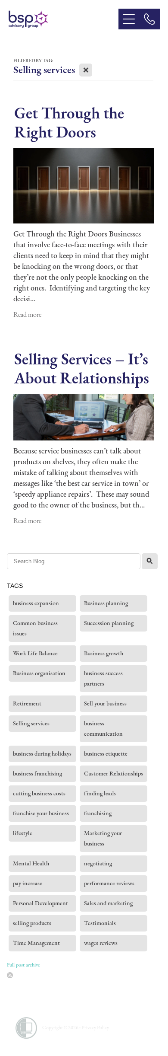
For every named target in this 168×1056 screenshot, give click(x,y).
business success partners (103, 678)
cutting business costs (39, 793)
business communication (103, 728)
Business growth (103, 653)
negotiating (98, 863)
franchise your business (41, 813)
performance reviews (109, 883)
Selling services (31, 723)
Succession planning (109, 623)
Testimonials (100, 923)
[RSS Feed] (10, 975)
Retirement (27, 703)
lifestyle (22, 833)
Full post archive (23, 964)
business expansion (36, 603)
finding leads (100, 793)
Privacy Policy (95, 1027)
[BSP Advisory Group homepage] (63, 19)
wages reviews (101, 943)
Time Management (36, 943)
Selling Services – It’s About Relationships (81, 368)
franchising (98, 813)
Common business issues (35, 628)
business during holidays (42, 754)
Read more (27, 314)
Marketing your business (103, 838)
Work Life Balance (35, 653)
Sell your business (105, 703)
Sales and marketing (108, 903)
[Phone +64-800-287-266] (149, 19)
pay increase (27, 883)
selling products (32, 923)
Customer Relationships (113, 773)
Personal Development (40, 903)
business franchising (37, 773)
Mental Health (31, 863)
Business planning (106, 603)
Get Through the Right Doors (69, 122)
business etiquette (106, 754)
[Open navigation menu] (128, 19)
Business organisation (39, 673)
